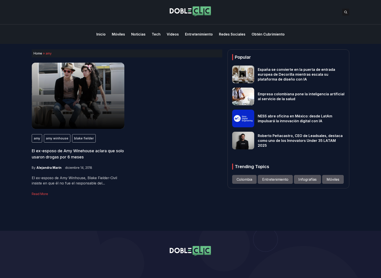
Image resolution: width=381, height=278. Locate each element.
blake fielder (84, 138)
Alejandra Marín (49, 167)
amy (37, 138)
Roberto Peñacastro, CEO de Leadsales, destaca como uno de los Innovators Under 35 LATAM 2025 (300, 140)
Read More (40, 194)
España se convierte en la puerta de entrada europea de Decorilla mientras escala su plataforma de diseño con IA (296, 74)
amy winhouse (57, 138)
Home (38, 53)
